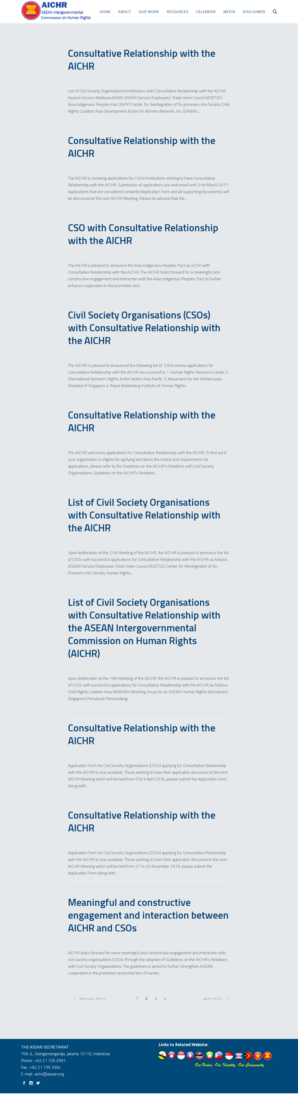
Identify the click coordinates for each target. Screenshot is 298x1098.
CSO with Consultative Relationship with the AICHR (143, 234)
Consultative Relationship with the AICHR (141, 59)
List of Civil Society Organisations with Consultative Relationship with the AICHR (144, 514)
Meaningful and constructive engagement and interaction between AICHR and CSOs (148, 914)
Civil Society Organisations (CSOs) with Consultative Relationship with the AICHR (144, 327)
